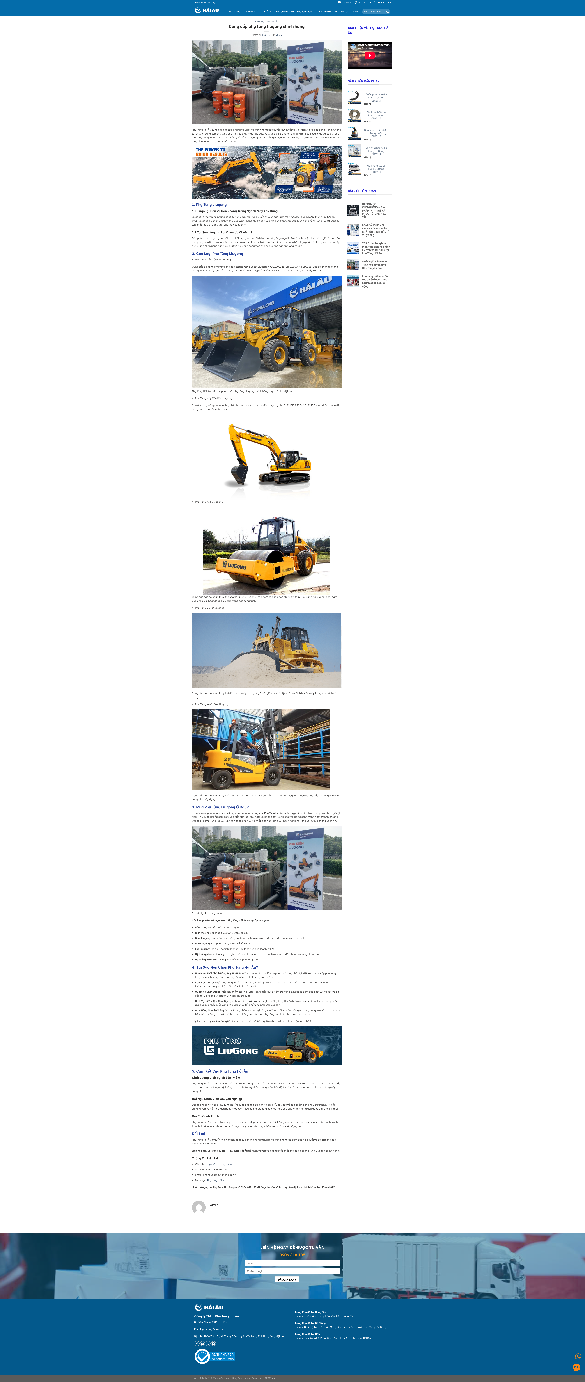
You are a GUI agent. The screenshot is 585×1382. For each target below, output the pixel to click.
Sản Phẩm (264, 11)
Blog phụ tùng (262, 21)
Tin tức (345, 11)
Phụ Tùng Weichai (284, 11)
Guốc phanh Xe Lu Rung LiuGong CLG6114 (376, 97)
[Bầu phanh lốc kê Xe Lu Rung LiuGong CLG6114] (354, 133)
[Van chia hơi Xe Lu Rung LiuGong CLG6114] (354, 150)
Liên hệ (355, 11)
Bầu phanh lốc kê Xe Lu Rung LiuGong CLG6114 (376, 133)
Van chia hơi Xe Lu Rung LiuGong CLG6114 (376, 151)
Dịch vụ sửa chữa (328, 11)
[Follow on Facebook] (197, 1343)
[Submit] (387, 11)
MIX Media (270, 1378)
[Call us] (208, 1343)
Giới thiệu (249, 11)
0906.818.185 (292, 1254)
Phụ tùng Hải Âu (216, 1180)
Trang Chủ (234, 11)
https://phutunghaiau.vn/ (220, 1164)
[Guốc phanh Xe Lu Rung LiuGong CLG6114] (354, 97)
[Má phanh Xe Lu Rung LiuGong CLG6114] (354, 168)
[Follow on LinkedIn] (213, 1343)
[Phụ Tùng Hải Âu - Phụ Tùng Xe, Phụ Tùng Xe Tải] (207, 10)
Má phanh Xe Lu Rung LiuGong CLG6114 (376, 168)
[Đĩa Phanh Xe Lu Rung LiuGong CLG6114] (354, 115)
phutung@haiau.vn (213, 1329)
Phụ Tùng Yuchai (306, 11)
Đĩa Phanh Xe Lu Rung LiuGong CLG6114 (376, 115)
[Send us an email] (202, 1343)
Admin (279, 35)
